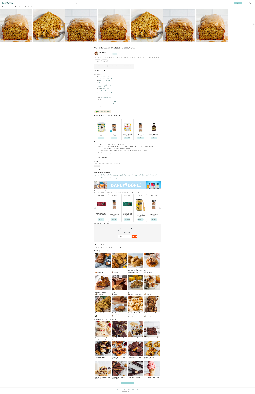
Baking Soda (102, 83)
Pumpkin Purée (105, 88)
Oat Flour (104, 76)
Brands (27, 6)
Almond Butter (108, 104)
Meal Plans (15, 6)
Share (98, 61)
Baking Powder (103, 80)
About (32, 6)
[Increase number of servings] (105, 71)
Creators (21, 6)
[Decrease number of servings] (102, 71)
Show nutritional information (102, 172)
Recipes (8, 6)
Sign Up (134, 236)
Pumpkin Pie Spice (105, 78)
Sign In (251, 3)
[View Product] (108, 76)
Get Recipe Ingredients (103, 111)
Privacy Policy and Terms (134, 389)
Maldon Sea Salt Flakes (110, 106)
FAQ (125, 389)
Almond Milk (104, 90)
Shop (3, 6)
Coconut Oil (103, 95)
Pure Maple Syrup (105, 93)
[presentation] (1, 25)
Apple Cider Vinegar (106, 97)
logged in (106, 247)
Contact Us (120, 389)
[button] (160, 208)
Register (238, 3)
